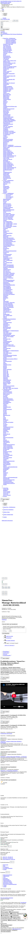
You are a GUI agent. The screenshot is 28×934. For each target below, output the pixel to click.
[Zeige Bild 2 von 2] (3, 580)
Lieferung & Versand (7, 881)
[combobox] (7, 21)
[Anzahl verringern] (4, 631)
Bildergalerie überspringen (7, 520)
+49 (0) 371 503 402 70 (9, 645)
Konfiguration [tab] (6, 652)
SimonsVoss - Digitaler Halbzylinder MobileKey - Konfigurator (14, 756)
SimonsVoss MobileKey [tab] (11, 40)
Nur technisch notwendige (6, 930)
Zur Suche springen (16, 1)
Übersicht (3, 34)
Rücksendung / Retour (7, 883)
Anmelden (3, 31)
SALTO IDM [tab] (8, 198)
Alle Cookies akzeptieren (5, 931)
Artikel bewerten (9, 636)
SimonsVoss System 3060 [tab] (11, 39)
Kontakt (4, 869)
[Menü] (2, 23)
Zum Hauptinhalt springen (6, 1)
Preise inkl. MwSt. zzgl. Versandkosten (9, 624)
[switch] (5, 912)
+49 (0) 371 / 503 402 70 (7, 857)
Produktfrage (8, 637)
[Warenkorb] (1, 36)
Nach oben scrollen (4, 926)
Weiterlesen (4, 619)
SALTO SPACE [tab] (9, 194)
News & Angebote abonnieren (7, 897)
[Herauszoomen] (3, 588)
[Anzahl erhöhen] (10, 631)
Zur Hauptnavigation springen (11, 2)
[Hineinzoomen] (9, 588)
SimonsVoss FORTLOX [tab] (11, 43)
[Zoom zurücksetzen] (6, 588)
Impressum (5, 878)
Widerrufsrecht (6, 876)
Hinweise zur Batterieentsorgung (10, 884)
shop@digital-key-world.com (9, 859)
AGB (4, 877)
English (5, 15)
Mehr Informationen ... (17, 928)
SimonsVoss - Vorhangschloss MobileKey (9, 770)
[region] (14, 559)
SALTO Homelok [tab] (9, 196)
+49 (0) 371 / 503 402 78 (8, 858)
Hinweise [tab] (5, 654)
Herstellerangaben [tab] (7, 655)
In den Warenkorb (5, 633)
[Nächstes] (6, 578)
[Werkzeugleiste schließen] (2, 922)
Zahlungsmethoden (7, 880)
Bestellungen (19, 34)
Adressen (15, 34)
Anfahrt (4, 886)
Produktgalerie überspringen (6, 733)
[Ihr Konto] (2, 27)
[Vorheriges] (3, 578)
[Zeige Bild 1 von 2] (2, 580)
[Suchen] (14, 21)
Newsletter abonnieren (7, 868)
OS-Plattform (6, 867)
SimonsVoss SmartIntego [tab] (11, 41)
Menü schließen (6, 29)
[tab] (6, 651)
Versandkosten (23, 902)
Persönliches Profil (9, 34)
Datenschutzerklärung (7, 874)
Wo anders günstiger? (10, 640)
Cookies (5, 885)
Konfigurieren (14, 930)
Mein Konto (5, 864)
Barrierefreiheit (6, 879)
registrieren (5, 33)
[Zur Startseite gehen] (5, 3)
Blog (4, 865)
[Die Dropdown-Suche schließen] (17, 21)
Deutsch (5, 13)
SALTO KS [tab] (8, 195)
